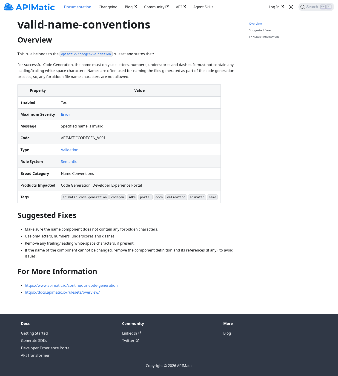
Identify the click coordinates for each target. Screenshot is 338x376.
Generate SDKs (34, 340)
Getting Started (34, 333)
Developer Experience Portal (45, 347)
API (179, 6)
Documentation (77, 6)
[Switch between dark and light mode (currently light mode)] (291, 7)
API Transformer (35, 355)
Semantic (69, 161)
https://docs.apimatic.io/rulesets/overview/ (62, 292)
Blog (129, 6)
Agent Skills (203, 6)
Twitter (128, 340)
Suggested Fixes (260, 30)
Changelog (108, 6)
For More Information (264, 37)
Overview (255, 23)
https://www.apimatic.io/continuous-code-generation (71, 285)
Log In (274, 6)
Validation (69, 149)
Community (154, 6)
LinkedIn (129, 333)
